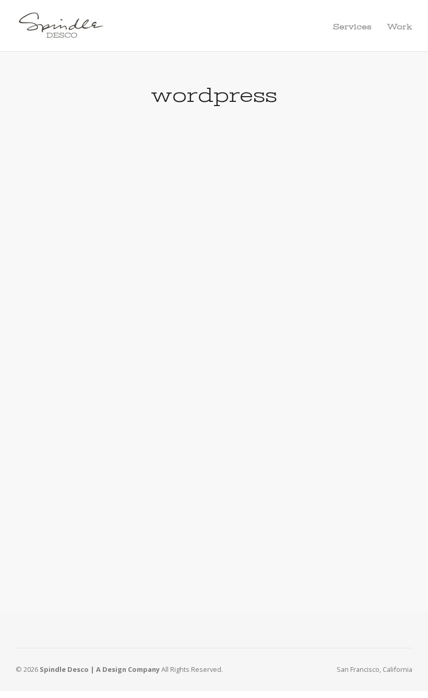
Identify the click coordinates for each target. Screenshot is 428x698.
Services (352, 26)
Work (399, 26)
